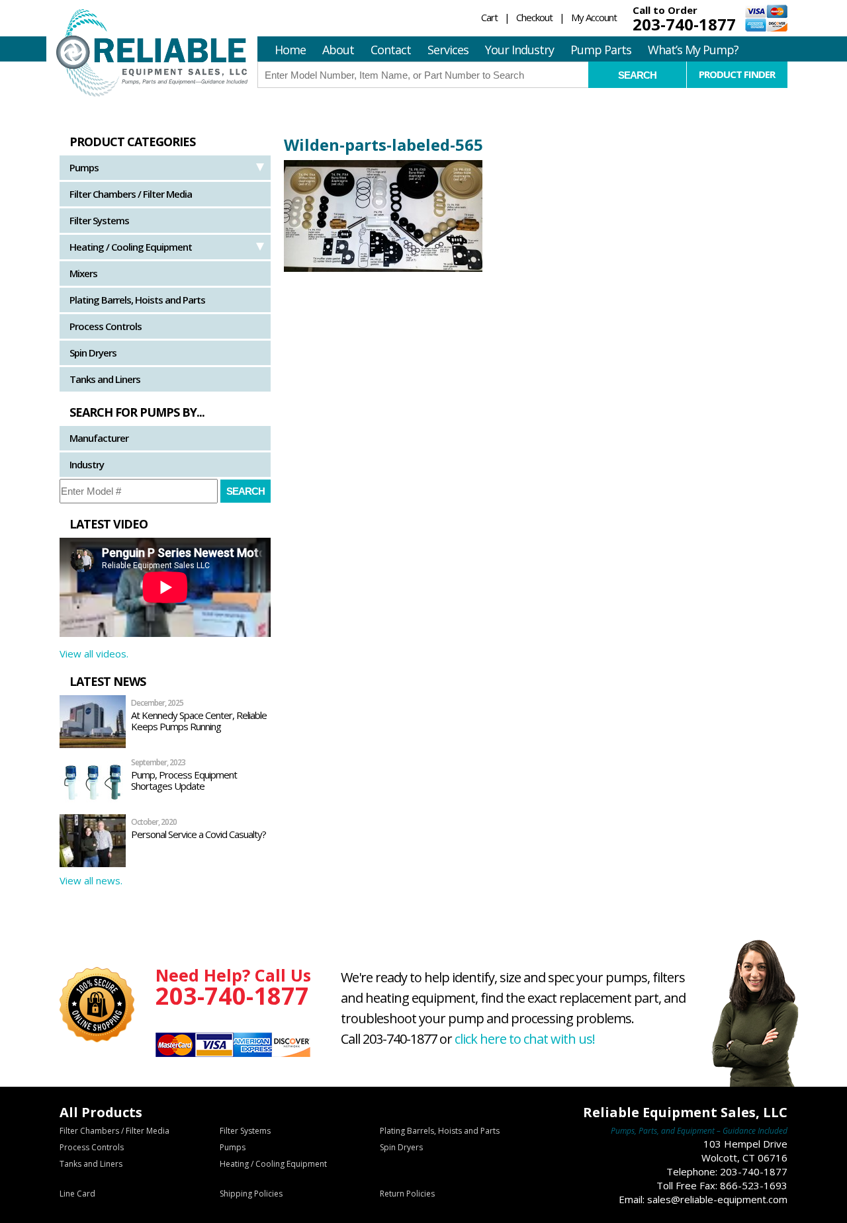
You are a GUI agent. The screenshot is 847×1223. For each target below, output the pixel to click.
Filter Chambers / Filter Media (130, 193)
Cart (489, 17)
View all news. (91, 880)
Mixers (83, 273)
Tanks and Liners (104, 379)
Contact (391, 50)
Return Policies (407, 1193)
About (338, 50)
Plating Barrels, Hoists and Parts (137, 299)
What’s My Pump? (693, 50)
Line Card (77, 1193)
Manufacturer (98, 437)
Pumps (84, 167)
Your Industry (519, 50)
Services (447, 50)
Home (290, 50)
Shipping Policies (251, 1193)
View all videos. (94, 653)
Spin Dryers (92, 352)
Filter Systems (99, 220)
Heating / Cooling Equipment (130, 246)
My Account (594, 17)
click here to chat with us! (525, 1039)
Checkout (534, 17)
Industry (86, 464)
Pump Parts (600, 50)
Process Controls (105, 326)
